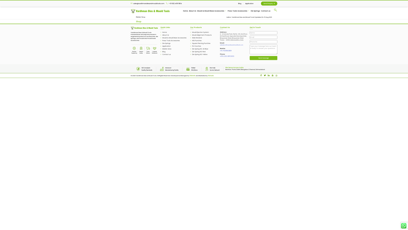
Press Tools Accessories (237, 11)
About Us (192, 11)
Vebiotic (192, 76)
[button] (276, 10)
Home (185, 11)
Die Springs (255, 11)
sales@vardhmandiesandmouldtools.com (231, 45)
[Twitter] (264, 74)
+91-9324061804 (226, 51)
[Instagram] (275, 74)
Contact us (265, 11)
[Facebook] (260, 74)
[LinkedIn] (268, 74)
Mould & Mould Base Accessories (210, 11)
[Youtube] (271, 74)
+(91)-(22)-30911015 (227, 56)
